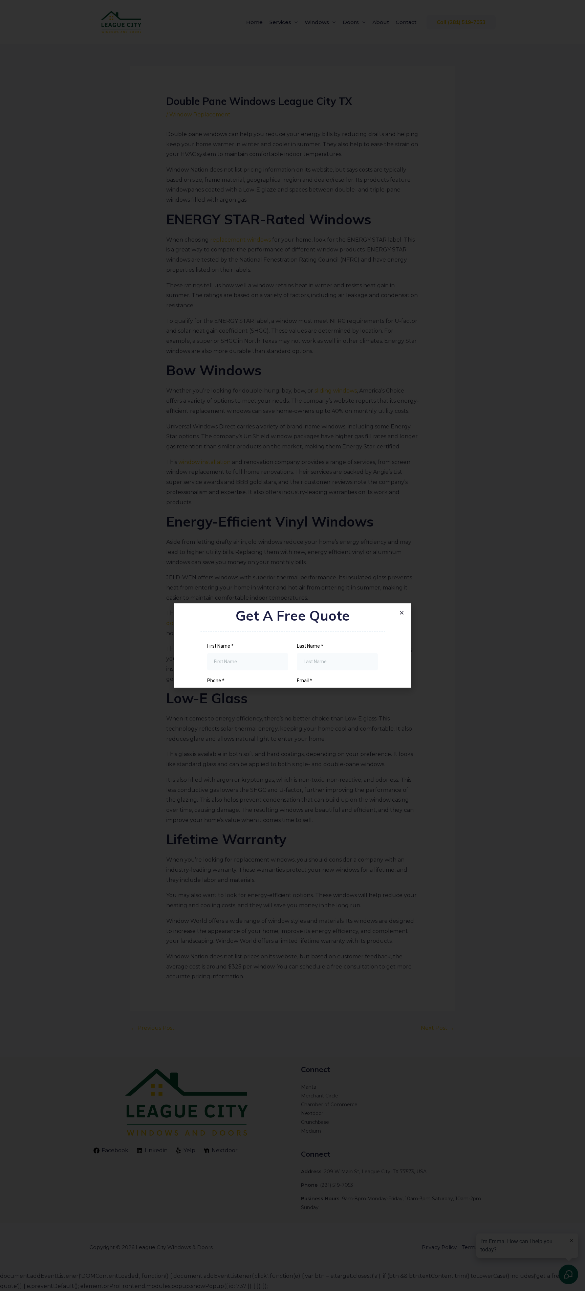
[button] (401, 612)
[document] (292, 645)
